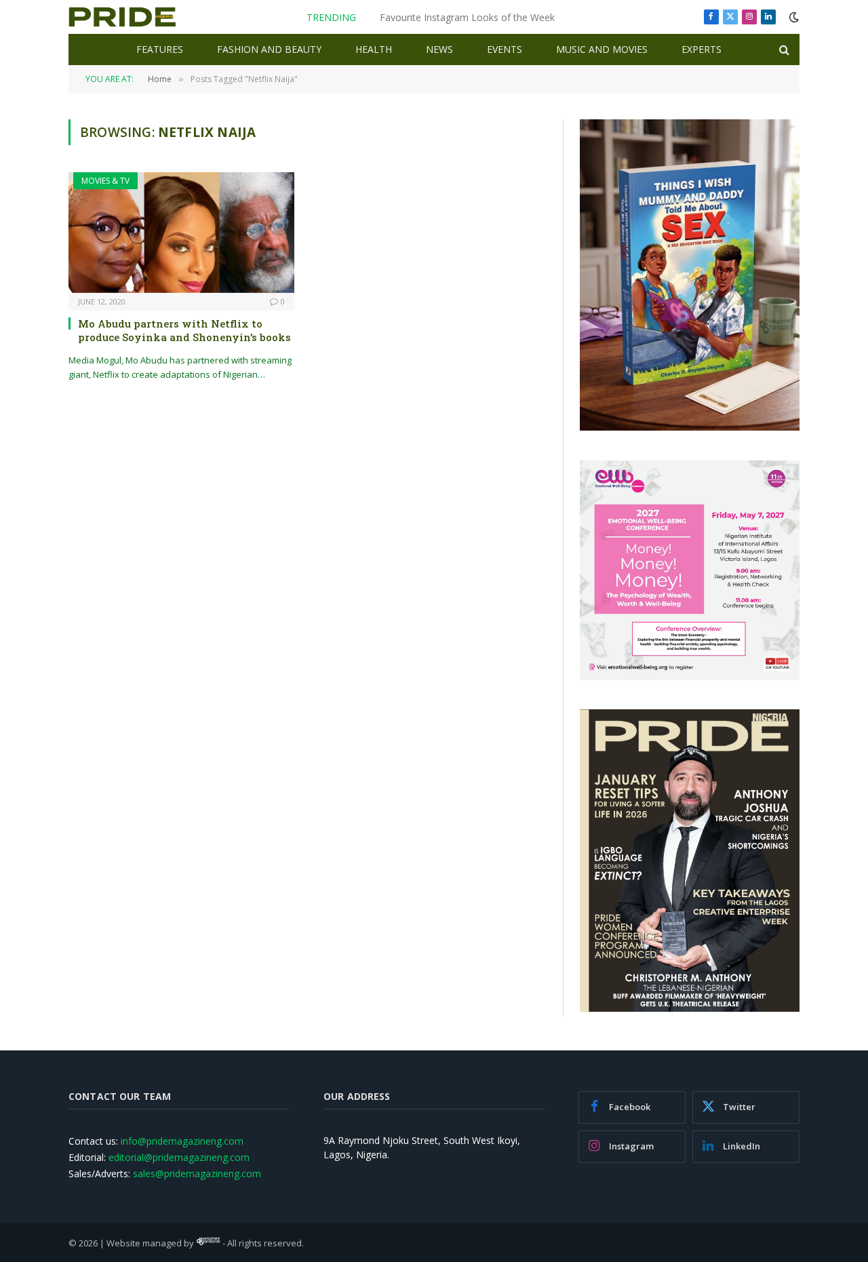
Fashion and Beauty (269, 49)
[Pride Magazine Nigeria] (122, 17)
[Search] (782, 50)
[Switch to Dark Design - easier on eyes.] (793, 17)
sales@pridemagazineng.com (197, 1173)
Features (159, 49)
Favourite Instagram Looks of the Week (467, 18)
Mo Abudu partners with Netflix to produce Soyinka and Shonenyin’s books (184, 330)
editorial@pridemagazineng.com (179, 1157)
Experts (702, 49)
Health (373, 49)
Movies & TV (105, 180)
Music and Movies (602, 49)
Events (504, 49)
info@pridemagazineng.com (182, 1141)
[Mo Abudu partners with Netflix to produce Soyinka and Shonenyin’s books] (181, 232)
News (439, 49)
